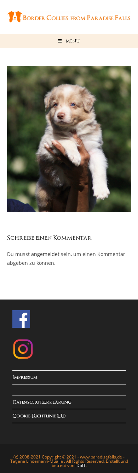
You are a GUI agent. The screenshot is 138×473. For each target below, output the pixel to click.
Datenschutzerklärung (41, 402)
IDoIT (80, 465)
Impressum (25, 377)
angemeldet (45, 254)
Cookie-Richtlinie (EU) (39, 416)
